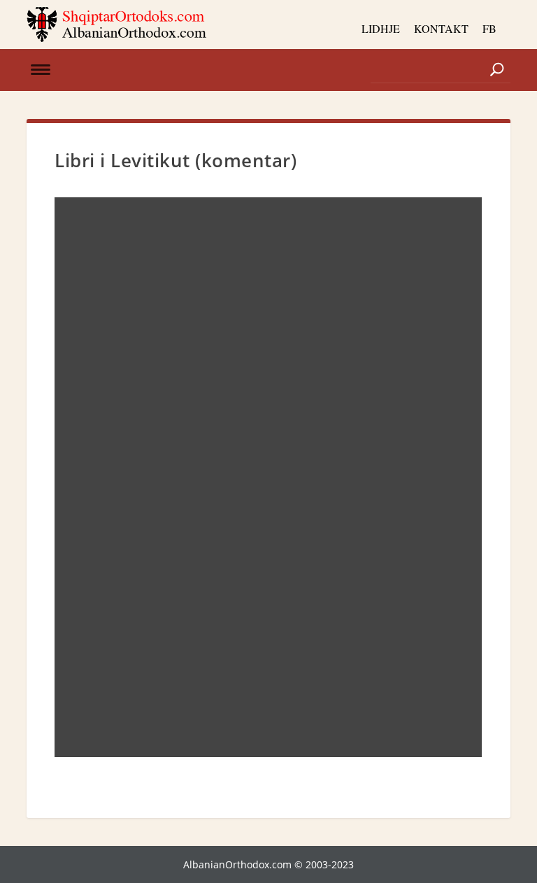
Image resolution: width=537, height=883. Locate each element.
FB (489, 28)
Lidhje (380, 28)
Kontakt (441, 28)
